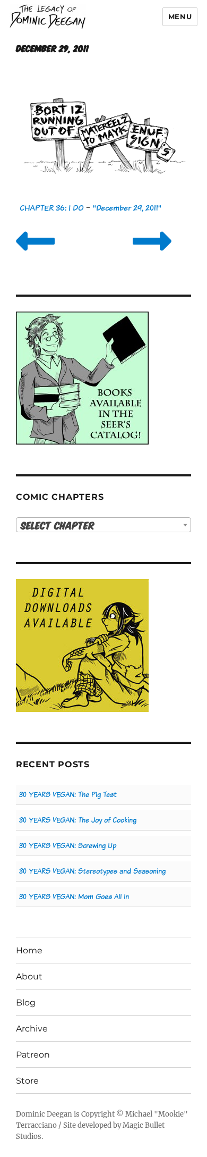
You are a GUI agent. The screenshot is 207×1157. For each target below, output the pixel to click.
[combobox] (103, 524)
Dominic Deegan (44, 1114)
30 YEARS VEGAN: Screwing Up (67, 846)
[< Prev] (35, 254)
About (29, 976)
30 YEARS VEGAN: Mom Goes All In (74, 897)
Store (27, 1081)
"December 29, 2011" (127, 207)
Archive (32, 1029)
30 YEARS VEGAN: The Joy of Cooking (77, 820)
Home (29, 950)
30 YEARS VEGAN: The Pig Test (68, 795)
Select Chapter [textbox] (57, 525)
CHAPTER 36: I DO (51, 207)
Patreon (33, 1055)
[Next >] (152, 254)
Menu (180, 16)
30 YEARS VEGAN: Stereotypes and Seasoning (92, 871)
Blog (26, 1002)
